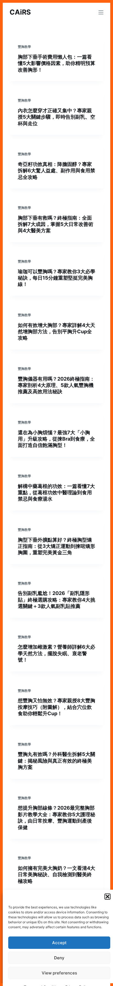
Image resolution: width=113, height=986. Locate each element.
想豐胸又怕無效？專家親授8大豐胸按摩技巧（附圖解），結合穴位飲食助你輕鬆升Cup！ (56, 707)
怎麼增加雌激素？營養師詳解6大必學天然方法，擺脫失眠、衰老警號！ (56, 653)
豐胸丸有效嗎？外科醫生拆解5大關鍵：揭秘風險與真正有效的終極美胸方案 (56, 760)
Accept (59, 942)
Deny (59, 957)
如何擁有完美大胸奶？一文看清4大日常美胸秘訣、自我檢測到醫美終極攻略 (56, 874)
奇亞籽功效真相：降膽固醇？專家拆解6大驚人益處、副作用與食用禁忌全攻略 (56, 170)
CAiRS (20, 12)
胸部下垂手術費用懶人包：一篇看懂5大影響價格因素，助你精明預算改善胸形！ (56, 63)
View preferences (59, 973)
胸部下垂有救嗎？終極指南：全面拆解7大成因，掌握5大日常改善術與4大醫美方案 (55, 224)
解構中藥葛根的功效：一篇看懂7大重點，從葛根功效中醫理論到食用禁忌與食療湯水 (56, 492)
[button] (107, 896)
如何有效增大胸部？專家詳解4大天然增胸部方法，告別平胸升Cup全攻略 (56, 331)
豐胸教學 (24, 47)
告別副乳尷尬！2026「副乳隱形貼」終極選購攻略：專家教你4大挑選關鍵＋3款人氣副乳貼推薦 (56, 599)
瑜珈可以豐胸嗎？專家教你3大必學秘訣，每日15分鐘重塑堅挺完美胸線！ (56, 278)
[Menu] (100, 12)
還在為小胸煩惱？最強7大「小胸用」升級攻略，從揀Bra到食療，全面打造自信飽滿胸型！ (56, 439)
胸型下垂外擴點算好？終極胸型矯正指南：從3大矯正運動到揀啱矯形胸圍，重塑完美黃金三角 (56, 546)
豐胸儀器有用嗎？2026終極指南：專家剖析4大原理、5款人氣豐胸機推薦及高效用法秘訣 (56, 385)
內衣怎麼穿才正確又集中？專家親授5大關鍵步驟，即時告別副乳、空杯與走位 (56, 117)
